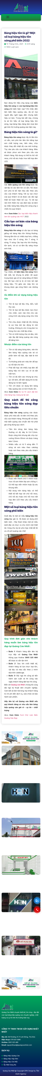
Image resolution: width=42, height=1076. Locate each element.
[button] (8, 17)
